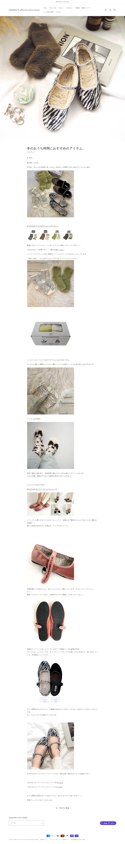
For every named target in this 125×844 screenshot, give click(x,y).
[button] (61, 8)
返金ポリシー (44, 839)
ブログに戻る (63, 808)
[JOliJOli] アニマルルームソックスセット (44, 226)
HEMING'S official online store (20, 839)
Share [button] (31, 158)
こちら (61, 250)
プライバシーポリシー (55, 839)
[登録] (42, 823)
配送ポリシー (66, 839)
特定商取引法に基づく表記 (78, 839)
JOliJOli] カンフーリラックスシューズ (43, 489)
